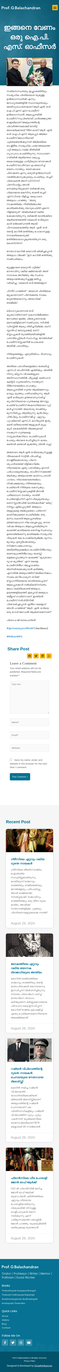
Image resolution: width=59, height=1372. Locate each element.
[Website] (29, 748)
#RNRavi (12, 636)
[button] (55, 7)
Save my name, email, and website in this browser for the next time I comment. (28, 764)
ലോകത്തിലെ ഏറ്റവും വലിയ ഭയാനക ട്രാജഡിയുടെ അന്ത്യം (26, 968)
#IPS (19, 636)
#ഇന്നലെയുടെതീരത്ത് (20, 628)
